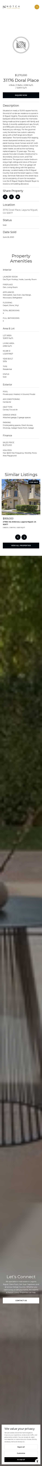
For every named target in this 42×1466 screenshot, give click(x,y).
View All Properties (21, 545)
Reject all (21, 1447)
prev (18, 537)
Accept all (21, 1459)
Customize (21, 1453)
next (24, 537)
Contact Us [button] (21, 1300)
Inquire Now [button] (21, 95)
